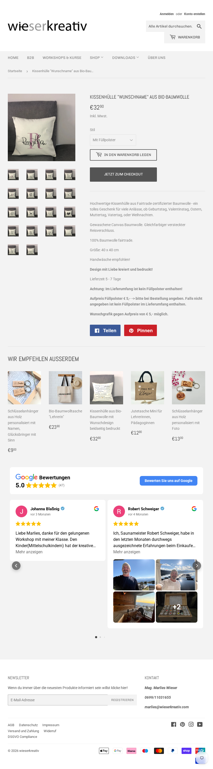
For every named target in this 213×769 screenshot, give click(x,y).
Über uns (156, 58)
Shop (95, 58)
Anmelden (167, 14)
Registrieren (122, 700)
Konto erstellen (194, 14)
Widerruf (50, 731)
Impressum (50, 725)
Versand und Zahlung (23, 731)
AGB (11, 725)
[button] (168, 480)
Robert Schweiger (143, 509)
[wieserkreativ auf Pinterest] (182, 725)
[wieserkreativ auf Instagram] (191, 725)
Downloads (124, 58)
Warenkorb (188, 37)
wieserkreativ (29, 751)
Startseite (15, 71)
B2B (30, 58)
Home (13, 58)
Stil (92, 130)
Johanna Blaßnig (44, 509)
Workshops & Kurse (62, 58)
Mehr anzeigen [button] (29, 551)
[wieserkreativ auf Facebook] (173, 725)
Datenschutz (28, 725)
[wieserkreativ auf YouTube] (200, 725)
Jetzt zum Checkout (123, 174)
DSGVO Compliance (22, 737)
